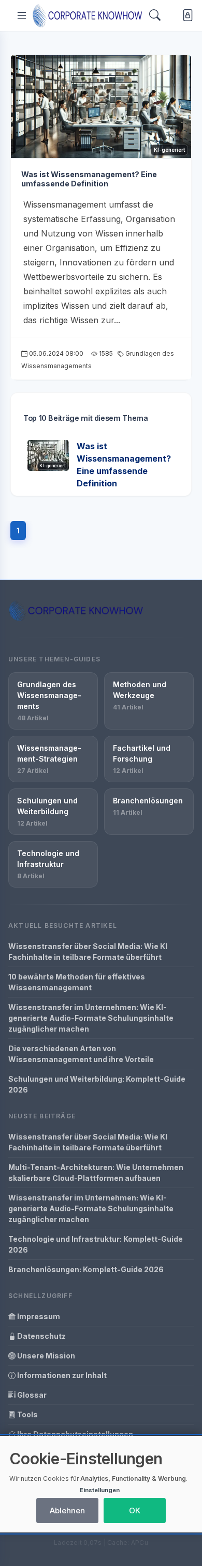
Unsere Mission (45, 1355)
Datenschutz (41, 1336)
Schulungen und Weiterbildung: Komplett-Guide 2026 (96, 1084)
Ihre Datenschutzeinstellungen (74, 1434)
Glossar (31, 1394)
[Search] (155, 15)
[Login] (186, 16)
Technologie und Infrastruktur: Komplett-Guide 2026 (95, 1244)
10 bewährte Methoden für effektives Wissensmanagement (76, 982)
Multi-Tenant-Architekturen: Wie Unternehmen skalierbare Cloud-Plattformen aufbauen (95, 1172)
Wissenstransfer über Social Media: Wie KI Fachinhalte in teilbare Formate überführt (87, 951)
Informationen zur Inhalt (61, 1375)
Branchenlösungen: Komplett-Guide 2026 (86, 1269)
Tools (27, 1414)
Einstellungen (100, 1490)
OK (134, 1510)
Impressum (38, 1316)
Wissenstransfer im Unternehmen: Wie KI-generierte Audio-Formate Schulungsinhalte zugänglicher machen (91, 1018)
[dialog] (101, 1484)
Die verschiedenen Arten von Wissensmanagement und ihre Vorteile (81, 1054)
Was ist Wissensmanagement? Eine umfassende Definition (89, 179)
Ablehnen (67, 1510)
